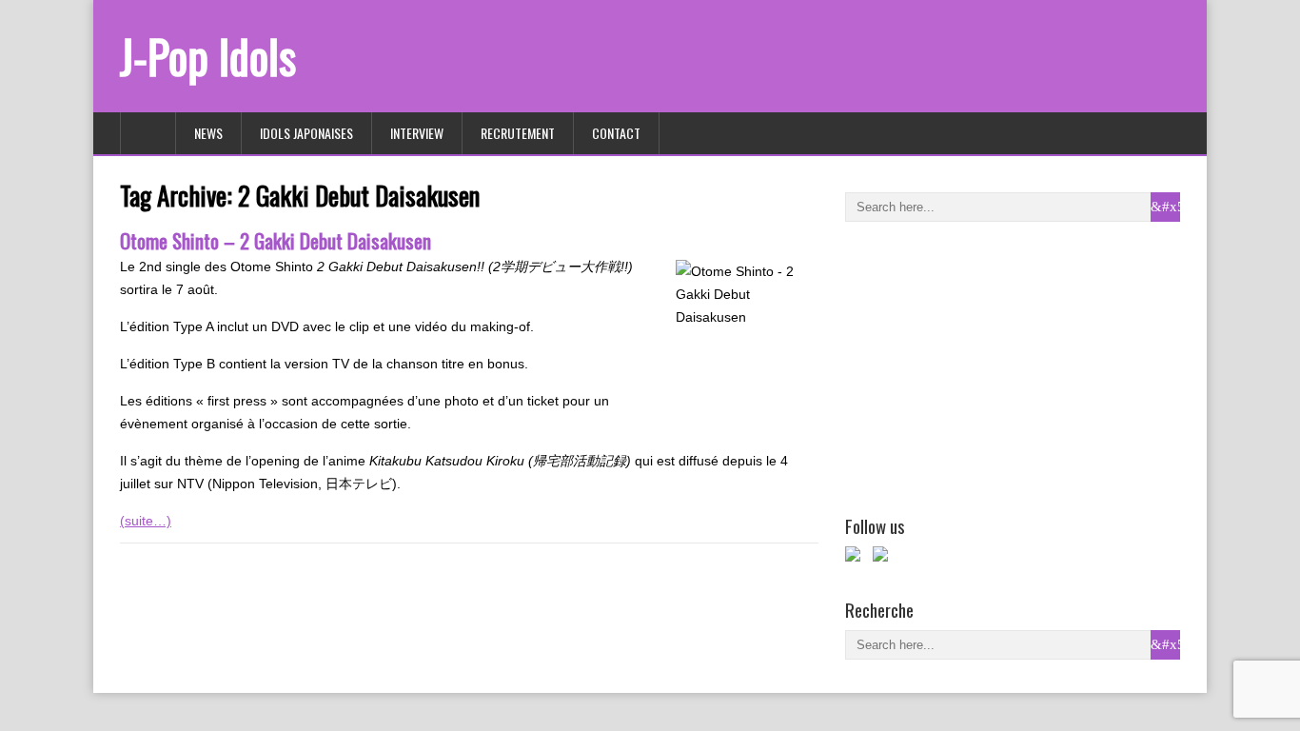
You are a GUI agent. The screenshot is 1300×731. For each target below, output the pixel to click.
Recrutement (518, 133)
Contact (616, 133)
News (208, 133)
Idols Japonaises (306, 133)
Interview (416, 133)
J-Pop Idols (208, 55)
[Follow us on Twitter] (884, 557)
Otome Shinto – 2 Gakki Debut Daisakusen (275, 240)
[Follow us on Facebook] (856, 557)
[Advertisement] (988, 365)
